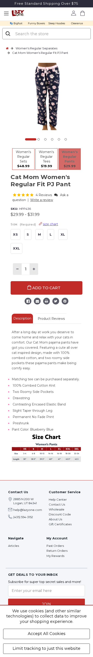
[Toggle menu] (6, 13)
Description (22, 318)
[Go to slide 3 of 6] (45, 139)
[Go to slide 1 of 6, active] (30, 139)
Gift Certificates (60, 524)
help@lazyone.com (27, 510)
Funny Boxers (36, 23)
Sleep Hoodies (56, 23)
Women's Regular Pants (70, 159)
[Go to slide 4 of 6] (52, 139)
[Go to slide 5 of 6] (59, 139)
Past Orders (55, 546)
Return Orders (56, 550)
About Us (55, 519)
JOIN (46, 604)
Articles (13, 546)
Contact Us (57, 504)
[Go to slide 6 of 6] (66, 139)
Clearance (77, 23)
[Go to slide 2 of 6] (38, 139)
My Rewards (55, 556)
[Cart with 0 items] (83, 13)
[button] (23, 195)
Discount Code (60, 514)
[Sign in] (73, 13)
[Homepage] (7, 48)
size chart (50, 224)
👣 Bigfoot (16, 23)
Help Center (58, 499)
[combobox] (50, 33)
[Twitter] (55, 302)
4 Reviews (44, 195)
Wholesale (56, 509)
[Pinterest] (65, 302)
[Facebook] (28, 302)
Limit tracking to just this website (46, 648)
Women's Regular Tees (46, 159)
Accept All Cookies (46, 633)
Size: (34, 224)
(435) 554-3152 (23, 517)
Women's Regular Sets (23, 159)
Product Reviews (51, 319)
